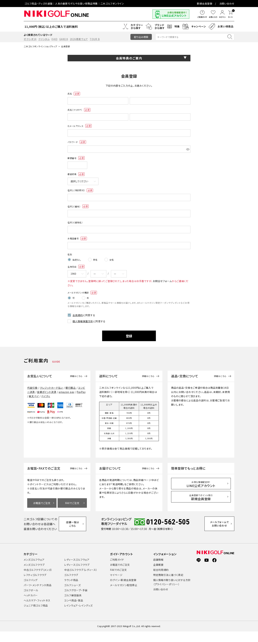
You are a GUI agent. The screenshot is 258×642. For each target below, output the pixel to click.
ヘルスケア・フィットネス (37, 600)
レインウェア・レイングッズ (78, 605)
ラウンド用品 (71, 580)
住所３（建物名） (75, 222)
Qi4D (54, 39)
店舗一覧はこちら (72, 523)
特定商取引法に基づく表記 (168, 575)
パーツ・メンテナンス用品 (37, 585)
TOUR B (95, 39)
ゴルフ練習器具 (73, 595)
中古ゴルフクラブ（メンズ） (38, 570)
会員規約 (77, 315)
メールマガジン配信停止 (123, 585)
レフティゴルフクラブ (35, 575)
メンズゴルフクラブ (34, 564)
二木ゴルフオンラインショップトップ (40, 46)
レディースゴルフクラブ (77, 564)
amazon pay (66, 392)
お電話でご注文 (42, 503)
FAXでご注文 (72, 503)
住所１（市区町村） (79, 190)
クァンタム (44, 39)
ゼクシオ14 (30, 39)
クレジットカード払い (51, 387)
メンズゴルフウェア (34, 559)
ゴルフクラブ (71, 575)
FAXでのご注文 (118, 570)
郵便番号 (74, 158)
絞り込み (141, 37)
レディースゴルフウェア (77, 559)
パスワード (75, 142)
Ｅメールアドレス (78, 126)
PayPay (81, 392)
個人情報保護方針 (82, 321)
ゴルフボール (31, 590)
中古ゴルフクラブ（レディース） (80, 570)
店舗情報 (158, 559)
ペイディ (45, 396)
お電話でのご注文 (120, 564)
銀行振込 (70, 387)
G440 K (63, 39)
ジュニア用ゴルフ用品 (36, 605)
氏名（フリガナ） (77, 110)
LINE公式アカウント (201, 484)
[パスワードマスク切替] (187, 149)
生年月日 (74, 266)
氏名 (72, 93)
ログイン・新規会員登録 (123, 580)
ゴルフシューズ (72, 585)
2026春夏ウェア (79, 39)
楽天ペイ (34, 396)
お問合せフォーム (162, 281)
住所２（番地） (76, 206)
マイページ (116, 575)
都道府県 (74, 174)
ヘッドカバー (31, 595)
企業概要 (158, 564)
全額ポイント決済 (46, 392)
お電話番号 (76, 238)
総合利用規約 (161, 570)
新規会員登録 (204, 3)
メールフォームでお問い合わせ (219, 523)
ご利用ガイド (117, 559)
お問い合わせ (226, 3)
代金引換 (32, 387)
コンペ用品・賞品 (73, 600)
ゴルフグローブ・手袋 (75, 590)
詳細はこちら (76, 376)
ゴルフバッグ (31, 580)
